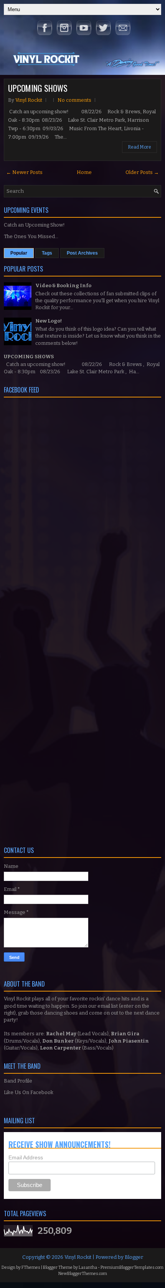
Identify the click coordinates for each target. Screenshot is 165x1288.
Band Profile (18, 1081)
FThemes (30, 1267)
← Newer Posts (24, 172)
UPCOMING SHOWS (38, 88)
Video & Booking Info (63, 285)
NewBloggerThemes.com (82, 1273)
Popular (18, 253)
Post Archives (82, 253)
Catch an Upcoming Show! (34, 225)
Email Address (25, 1157)
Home (84, 172)
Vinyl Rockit (77, 1257)
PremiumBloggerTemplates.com (132, 1267)
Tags (47, 253)
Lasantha (88, 1267)
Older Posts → (142, 172)
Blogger (134, 1257)
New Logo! (48, 321)
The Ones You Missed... (31, 236)
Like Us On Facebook (28, 1092)
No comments (74, 100)
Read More (139, 147)
